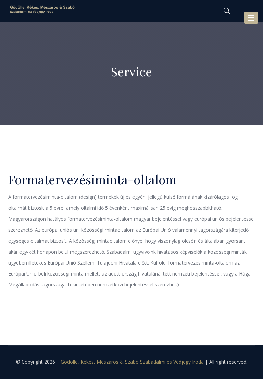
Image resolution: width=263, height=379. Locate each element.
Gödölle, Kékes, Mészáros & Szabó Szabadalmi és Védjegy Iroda (132, 361)
